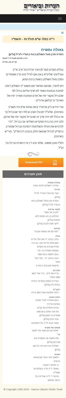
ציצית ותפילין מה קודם (48, 307)
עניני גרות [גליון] (51, 319)
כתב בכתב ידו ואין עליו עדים (45, 239)
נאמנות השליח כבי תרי (48, 250)
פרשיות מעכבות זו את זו (47, 265)
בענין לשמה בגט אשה (48, 254)
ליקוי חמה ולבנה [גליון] (48, 223)
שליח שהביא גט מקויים (48, 246)
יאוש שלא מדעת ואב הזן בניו (45, 243)
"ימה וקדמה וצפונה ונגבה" (46, 231)
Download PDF (34, 162)
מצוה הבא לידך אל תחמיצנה (45, 323)
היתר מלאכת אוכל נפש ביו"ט (45, 292)
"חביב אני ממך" (51, 212)
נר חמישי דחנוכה (51, 365)
